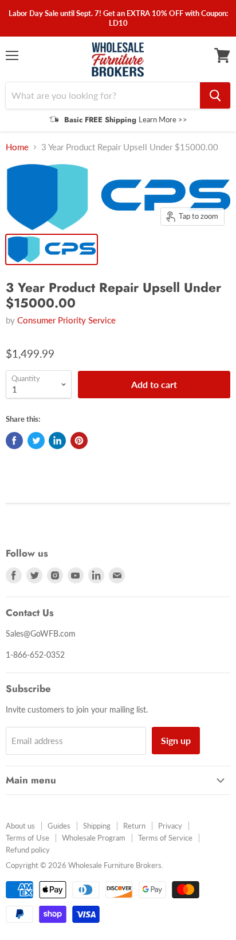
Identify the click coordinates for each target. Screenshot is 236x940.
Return (134, 825)
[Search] (215, 95)
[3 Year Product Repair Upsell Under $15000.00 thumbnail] (51, 249)
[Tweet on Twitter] (36, 440)
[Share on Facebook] (14, 440)
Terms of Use (27, 837)
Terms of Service (165, 837)
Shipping (97, 825)
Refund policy (28, 849)
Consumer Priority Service (66, 320)
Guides (59, 825)
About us (20, 825)
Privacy (170, 825)
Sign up (176, 740)
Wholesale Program (93, 837)
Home (17, 147)
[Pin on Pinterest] (79, 440)
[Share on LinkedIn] (57, 440)
